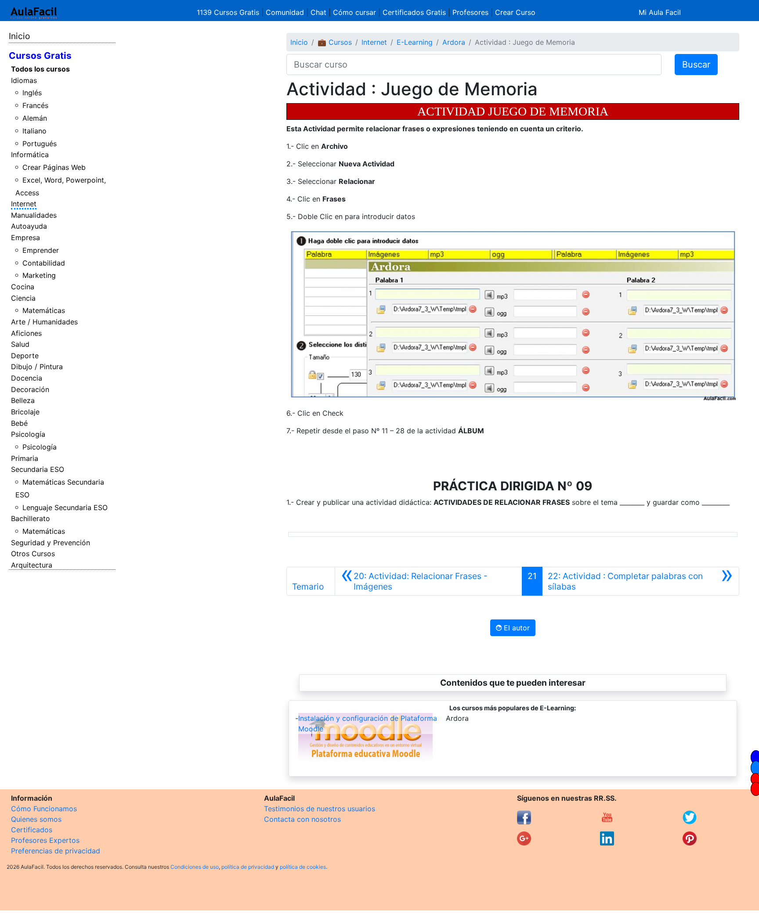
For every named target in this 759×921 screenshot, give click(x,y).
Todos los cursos (40, 69)
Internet (23, 203)
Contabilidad (43, 263)
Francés (35, 105)
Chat (318, 12)
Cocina (22, 286)
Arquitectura (31, 565)
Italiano (34, 130)
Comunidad (285, 12)
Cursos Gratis (40, 55)
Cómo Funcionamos (44, 808)
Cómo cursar (354, 12)
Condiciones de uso (194, 866)
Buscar (696, 64)
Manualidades (34, 215)
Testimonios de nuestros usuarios (319, 808)
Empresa (25, 237)
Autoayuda (29, 226)
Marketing (39, 275)
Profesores (470, 12)
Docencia (26, 378)
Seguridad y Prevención (50, 542)
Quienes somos (36, 819)
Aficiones (26, 333)
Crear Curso (515, 12)
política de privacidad (247, 866)
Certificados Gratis (414, 12)
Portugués (39, 143)
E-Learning (415, 42)
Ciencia (23, 298)
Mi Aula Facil (660, 12)
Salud (20, 344)
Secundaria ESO (37, 469)
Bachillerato (30, 518)
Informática (30, 154)
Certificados (31, 829)
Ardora (453, 42)
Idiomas (24, 80)
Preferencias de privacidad (55, 850)
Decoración (30, 389)
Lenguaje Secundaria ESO (65, 507)
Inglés (32, 92)
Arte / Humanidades (44, 321)
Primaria (24, 458)
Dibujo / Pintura (37, 366)
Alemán (34, 118)
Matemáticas (43, 310)
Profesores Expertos (45, 840)
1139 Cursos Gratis (229, 12)
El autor (516, 627)
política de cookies (303, 866)
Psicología (28, 434)
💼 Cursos (335, 42)
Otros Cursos (33, 553)
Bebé (19, 423)
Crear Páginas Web (54, 167)
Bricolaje (25, 411)
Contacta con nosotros (302, 819)
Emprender (40, 250)
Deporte (25, 355)
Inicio (19, 36)
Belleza (23, 400)
